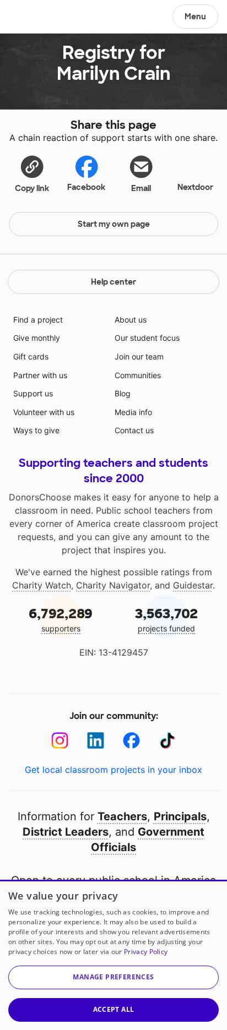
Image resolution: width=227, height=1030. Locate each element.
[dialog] (113, 955)
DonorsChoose (35, 17)
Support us (33, 393)
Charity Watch (41, 585)
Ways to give (36, 430)
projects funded (166, 619)
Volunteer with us (43, 412)
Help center (113, 282)
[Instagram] (59, 740)
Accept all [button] (113, 1009)
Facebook (86, 187)
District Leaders (66, 831)
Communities (138, 375)
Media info (133, 412)
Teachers (122, 816)
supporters (61, 619)
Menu (195, 16)
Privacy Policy (145, 951)
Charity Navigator (113, 585)
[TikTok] (167, 740)
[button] (32, 173)
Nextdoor (195, 187)
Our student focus (147, 337)
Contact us (134, 430)
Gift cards (30, 356)
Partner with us (40, 375)
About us (131, 319)
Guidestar (193, 585)
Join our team (139, 356)
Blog (123, 393)
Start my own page (114, 224)
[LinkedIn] (95, 740)
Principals (180, 816)
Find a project (38, 319)
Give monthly (36, 337)
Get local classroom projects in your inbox (113, 769)
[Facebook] (131, 740)
